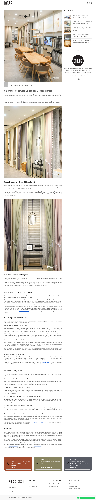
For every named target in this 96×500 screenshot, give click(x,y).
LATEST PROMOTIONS (46, 467)
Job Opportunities (53, 486)
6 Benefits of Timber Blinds (21, 85)
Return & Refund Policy (74, 488)
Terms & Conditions (73, 486)
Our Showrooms (33, 486)
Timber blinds (7, 94)
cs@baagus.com (13, 487)
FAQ (30, 488)
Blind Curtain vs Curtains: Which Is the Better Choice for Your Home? (82, 42)
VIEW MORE (73, 467)
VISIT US (13, 467)
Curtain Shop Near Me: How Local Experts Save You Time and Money (82, 28)
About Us (31, 483)
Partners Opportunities (54, 483)
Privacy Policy (72, 483)
